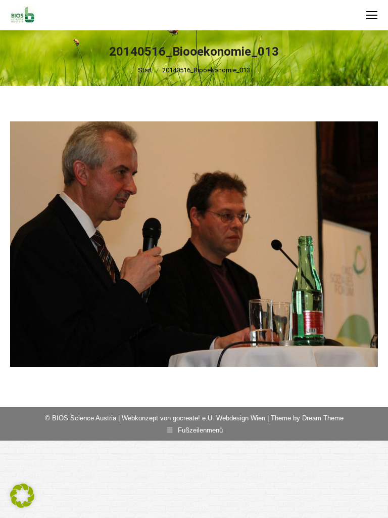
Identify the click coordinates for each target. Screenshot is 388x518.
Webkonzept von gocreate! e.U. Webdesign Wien (193, 418)
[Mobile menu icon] (372, 15)
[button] (22, 495)
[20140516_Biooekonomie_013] (194, 244)
